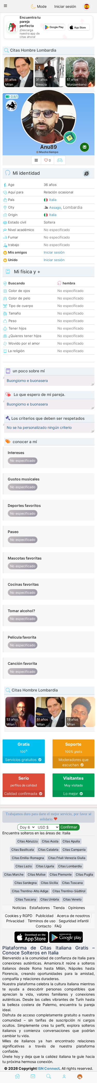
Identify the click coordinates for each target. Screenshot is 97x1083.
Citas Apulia (71, 841)
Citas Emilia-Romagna (28, 858)
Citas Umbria (49, 899)
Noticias (19, 907)
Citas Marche (14, 874)
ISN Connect (48, 1068)
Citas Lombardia (70, 866)
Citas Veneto (72, 899)
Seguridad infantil (73, 921)
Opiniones (76, 907)
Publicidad (45, 915)
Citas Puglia (84, 874)
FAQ (58, 926)
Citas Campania (74, 849)
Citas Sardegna (25, 883)
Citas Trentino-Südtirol (69, 891)
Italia (52, 200)
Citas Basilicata (22, 849)
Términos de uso (41, 921)
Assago (55, 207)
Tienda (59, 907)
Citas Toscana (72, 883)
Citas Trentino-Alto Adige (30, 891)
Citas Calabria (48, 849)
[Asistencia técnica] (79, 1077)
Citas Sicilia (49, 883)
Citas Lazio (24, 866)
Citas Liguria (45, 866)
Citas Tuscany (26, 899)
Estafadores (39, 907)
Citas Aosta (50, 841)
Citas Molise (37, 874)
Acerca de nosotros (73, 915)
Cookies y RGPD (18, 915)
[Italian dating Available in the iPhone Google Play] (66, 934)
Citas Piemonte (61, 874)
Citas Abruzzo (27, 841)
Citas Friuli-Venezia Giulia (66, 858)
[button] (5, 5)
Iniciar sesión (65, 6)
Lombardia (72, 207)
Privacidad (15, 921)
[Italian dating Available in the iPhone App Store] (31, 934)
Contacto (43, 926)
